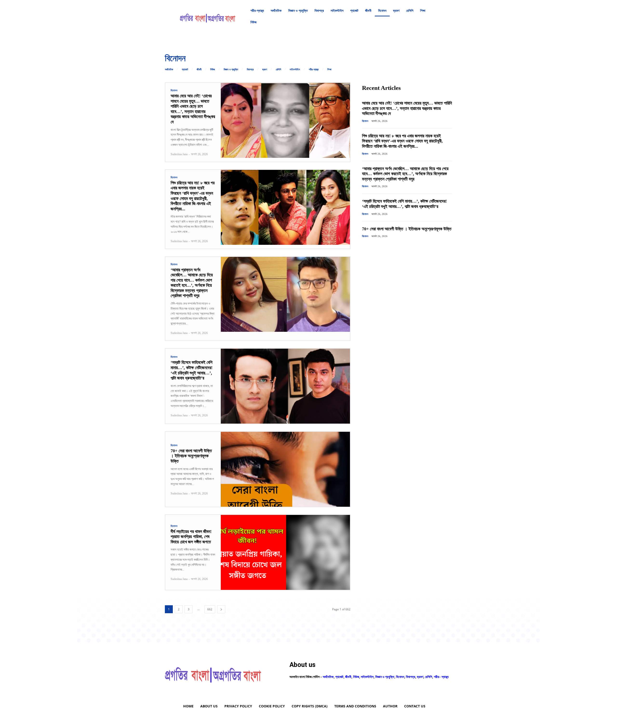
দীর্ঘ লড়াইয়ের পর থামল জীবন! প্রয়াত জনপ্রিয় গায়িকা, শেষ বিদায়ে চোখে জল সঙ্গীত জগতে (191, 536)
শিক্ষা (329, 69)
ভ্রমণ (264, 69)
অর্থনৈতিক (169, 69)
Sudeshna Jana (179, 154)
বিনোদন (174, 90)
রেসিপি (278, 69)
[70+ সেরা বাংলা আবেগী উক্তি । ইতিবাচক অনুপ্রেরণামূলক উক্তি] (285, 469)
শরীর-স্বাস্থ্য (314, 69)
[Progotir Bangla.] (207, 16)
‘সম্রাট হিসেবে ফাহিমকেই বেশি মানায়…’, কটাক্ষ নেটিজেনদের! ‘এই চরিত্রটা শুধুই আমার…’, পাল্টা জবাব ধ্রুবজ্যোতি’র (404, 204)
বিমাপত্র (250, 69)
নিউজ (212, 69)
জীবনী (199, 69)
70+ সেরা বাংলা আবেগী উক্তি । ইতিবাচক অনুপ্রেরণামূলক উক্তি (191, 456)
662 (209, 609)
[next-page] (221, 609)
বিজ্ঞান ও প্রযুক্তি (231, 69)
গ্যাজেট (185, 69)
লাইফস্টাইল (295, 69)
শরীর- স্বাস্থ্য (441, 677)
